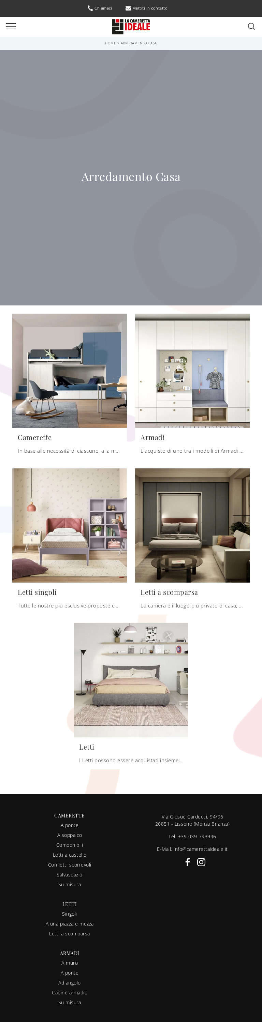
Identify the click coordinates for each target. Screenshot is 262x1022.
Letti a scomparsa (69, 933)
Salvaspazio (70, 874)
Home (110, 43)
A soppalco (69, 835)
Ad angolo (69, 982)
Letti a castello (70, 855)
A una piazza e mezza (70, 923)
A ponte (70, 825)
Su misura (69, 884)
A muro (69, 963)
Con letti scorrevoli (69, 864)
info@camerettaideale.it (201, 849)
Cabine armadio (69, 992)
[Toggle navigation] (11, 26)
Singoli (69, 914)
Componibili (69, 845)
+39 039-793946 (197, 836)
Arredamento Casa (139, 43)
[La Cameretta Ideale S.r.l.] (131, 26)
